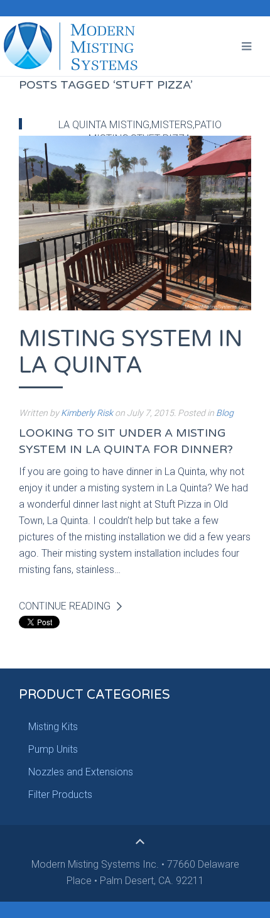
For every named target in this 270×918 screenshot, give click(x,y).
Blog (225, 413)
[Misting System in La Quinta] (135, 222)
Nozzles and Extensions (80, 772)
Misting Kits (53, 727)
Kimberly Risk (87, 413)
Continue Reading (65, 606)
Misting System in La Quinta (130, 352)
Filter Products (60, 795)
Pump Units (53, 749)
